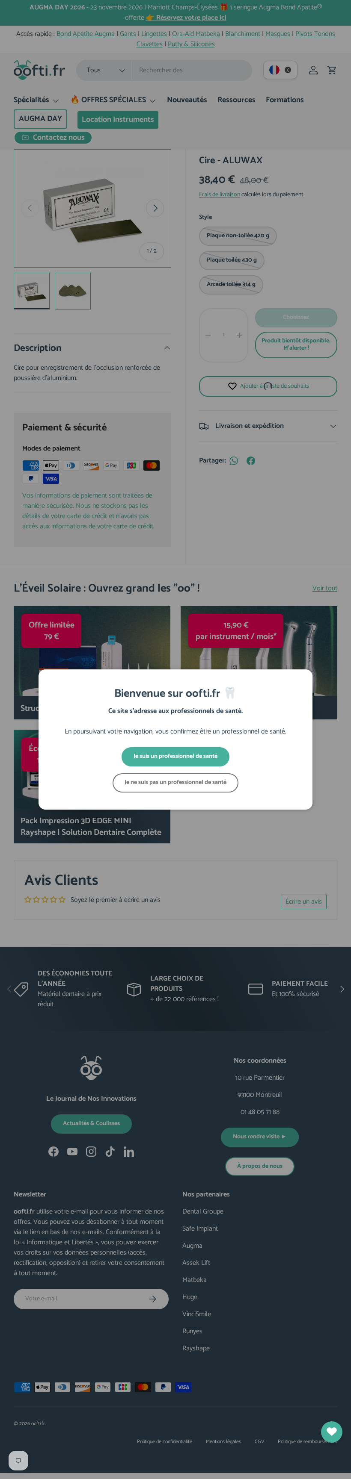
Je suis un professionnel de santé (175, 756)
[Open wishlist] (331, 1432)
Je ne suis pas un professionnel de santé (175, 782)
